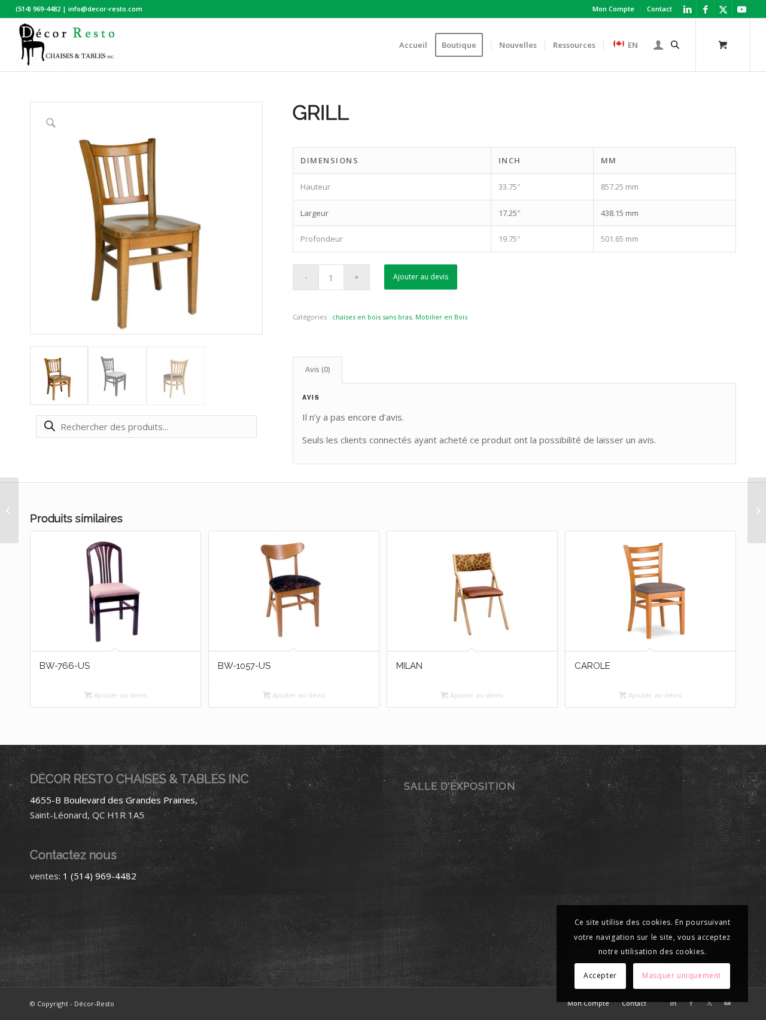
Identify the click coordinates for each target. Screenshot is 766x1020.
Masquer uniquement (681, 975)
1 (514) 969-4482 (99, 876)
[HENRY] (756, 510)
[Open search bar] (675, 45)
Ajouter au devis (420, 277)
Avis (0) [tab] (317, 369)
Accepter (600, 975)
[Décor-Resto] (68, 45)
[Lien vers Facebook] (705, 9)
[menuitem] (613, 9)
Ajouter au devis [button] (119, 694)
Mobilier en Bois (441, 316)
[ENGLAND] (9, 510)
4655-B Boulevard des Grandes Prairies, (113, 800)
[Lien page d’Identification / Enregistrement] (658, 45)
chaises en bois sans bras (372, 316)
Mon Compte (613, 8)
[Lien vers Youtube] (741, 9)
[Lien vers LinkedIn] (687, 9)
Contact (659, 8)
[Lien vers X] (723, 9)
